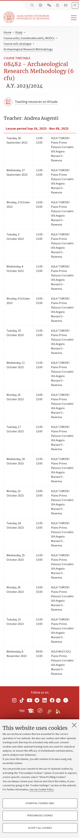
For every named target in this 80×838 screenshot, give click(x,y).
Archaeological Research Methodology (28, 49)
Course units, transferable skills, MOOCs (29, 38)
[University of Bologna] (26, 17)
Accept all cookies (40, 828)
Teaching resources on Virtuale (36, 101)
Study (18, 32)
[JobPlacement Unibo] (49, 709)
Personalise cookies (40, 815)
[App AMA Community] (58, 710)
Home (7, 32)
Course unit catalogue (17, 44)
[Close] (74, 725)
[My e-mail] (66, 5)
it (75, 5)
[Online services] (49, 5)
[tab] (75, 5)
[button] (65, 18)
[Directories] (41, 5)
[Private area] (58, 5)
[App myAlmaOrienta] (40, 709)
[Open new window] (14, 700)
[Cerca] (32, 5)
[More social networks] (65, 700)
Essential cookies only (40, 803)
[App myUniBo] (31, 709)
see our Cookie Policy (41, 789)
